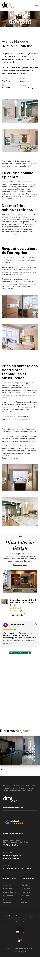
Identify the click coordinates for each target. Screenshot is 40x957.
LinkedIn (24, 885)
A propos (7, 885)
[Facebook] (23, 915)
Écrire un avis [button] (17, 615)
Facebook (25, 892)
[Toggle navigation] (32, 5)
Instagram (25, 889)
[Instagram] (16, 915)
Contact (7, 903)
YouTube (25, 903)
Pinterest (25, 896)
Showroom (8, 896)
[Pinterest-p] (30, 915)
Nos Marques (8, 889)
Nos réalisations (10, 892)
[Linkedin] (9, 915)
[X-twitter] (16, 921)
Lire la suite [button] (7, 643)
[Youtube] (23, 921)
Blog (5, 899)
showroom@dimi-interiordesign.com (12, 856)
